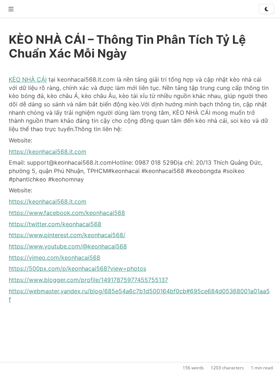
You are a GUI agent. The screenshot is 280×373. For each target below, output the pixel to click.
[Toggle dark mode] (266, 9)
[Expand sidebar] (11, 9)
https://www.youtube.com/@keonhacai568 (68, 246)
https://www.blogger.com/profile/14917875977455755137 (88, 279)
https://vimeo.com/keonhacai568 (54, 257)
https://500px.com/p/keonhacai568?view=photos (77, 268)
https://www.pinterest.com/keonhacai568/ (67, 235)
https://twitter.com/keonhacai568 (55, 224)
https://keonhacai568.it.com (47, 151)
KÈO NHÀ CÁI (28, 79)
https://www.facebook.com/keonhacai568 (67, 212)
